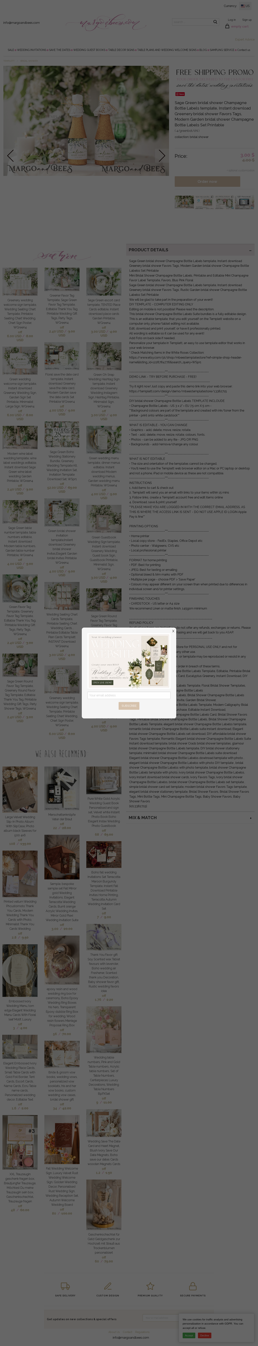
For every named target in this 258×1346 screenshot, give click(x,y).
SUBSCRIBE (129, 705)
